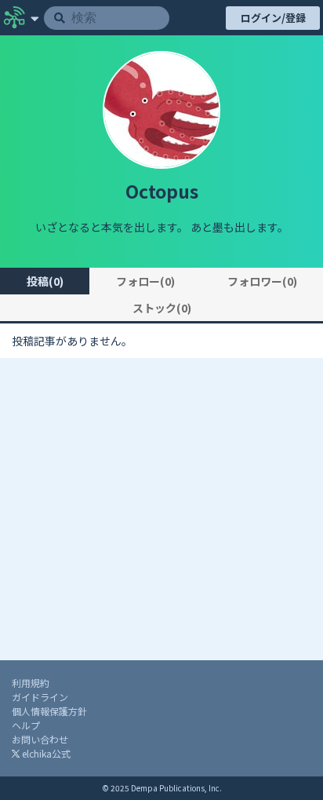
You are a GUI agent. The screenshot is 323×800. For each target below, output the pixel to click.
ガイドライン (40, 696)
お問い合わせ (40, 739)
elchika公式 (45, 753)
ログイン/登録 (273, 17)
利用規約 (30, 682)
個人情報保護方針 (49, 711)
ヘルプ (26, 725)
